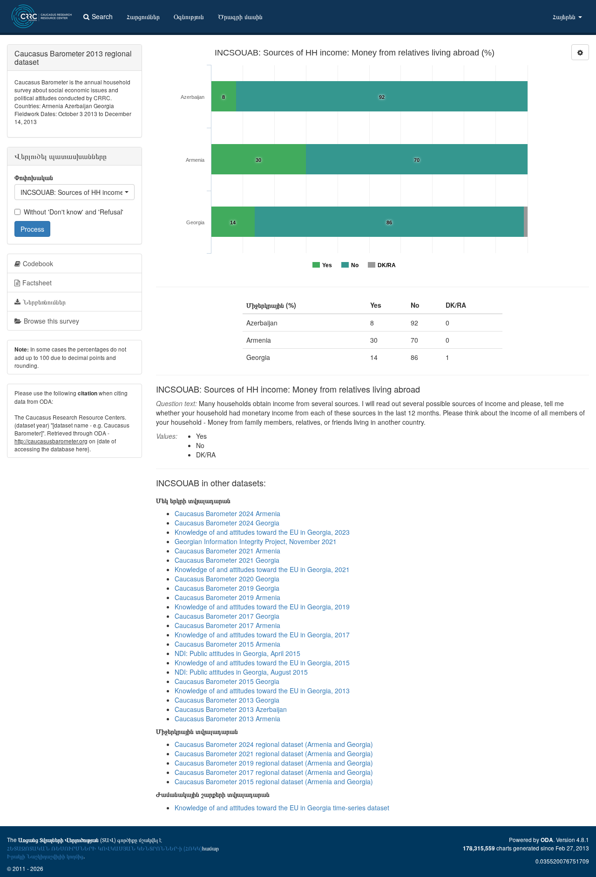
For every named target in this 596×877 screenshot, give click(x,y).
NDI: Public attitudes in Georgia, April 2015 (237, 653)
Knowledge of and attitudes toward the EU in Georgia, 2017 (262, 634)
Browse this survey (51, 320)
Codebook (38, 263)
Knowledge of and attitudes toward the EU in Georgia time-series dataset (282, 807)
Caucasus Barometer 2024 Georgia (227, 522)
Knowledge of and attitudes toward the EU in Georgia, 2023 (262, 532)
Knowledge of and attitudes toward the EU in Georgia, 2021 (262, 569)
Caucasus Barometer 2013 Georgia (227, 699)
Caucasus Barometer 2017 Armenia (227, 625)
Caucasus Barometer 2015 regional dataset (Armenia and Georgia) (274, 781)
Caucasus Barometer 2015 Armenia (227, 644)
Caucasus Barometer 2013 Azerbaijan (231, 709)
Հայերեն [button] (565, 16)
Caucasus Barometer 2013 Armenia (227, 718)
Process (32, 229)
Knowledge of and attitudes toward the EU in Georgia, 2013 (262, 690)
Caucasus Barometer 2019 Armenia (227, 597)
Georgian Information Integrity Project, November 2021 (256, 541)
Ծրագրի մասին (240, 16)
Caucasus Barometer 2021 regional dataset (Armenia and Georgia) (274, 753)
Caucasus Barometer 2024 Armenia (227, 513)
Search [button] (102, 16)
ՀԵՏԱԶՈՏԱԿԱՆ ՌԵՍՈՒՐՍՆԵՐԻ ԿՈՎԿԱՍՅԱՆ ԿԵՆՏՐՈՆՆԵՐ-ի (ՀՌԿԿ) (104, 848)
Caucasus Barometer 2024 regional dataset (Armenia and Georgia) (274, 744)
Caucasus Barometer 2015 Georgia (227, 681)
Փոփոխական (33, 177)
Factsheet (37, 282)
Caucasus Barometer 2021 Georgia (227, 560)
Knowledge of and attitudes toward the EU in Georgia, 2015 (262, 662)
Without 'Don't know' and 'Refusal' (73, 211)
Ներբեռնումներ (44, 301)
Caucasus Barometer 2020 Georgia (227, 578)
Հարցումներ (143, 16)
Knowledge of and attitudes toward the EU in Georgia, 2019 (262, 606)
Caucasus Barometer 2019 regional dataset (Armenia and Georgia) (274, 762)
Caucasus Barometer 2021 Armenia (227, 550)
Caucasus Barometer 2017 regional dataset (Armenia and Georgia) (274, 772)
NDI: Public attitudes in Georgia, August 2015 (241, 672)
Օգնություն (189, 16)
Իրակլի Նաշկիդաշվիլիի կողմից (45, 856)
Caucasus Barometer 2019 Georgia (227, 588)
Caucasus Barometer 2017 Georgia (227, 616)
